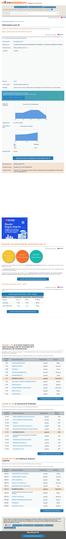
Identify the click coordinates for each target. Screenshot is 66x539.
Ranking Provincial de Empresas (36, 7)
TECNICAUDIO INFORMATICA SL (19, 372)
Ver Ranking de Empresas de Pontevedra (50, 453)
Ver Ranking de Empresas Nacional (51, 510)
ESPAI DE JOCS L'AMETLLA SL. (19, 483)
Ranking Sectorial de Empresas (49, 7)
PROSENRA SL (15, 503)
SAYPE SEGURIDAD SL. (17, 480)
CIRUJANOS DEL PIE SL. (18, 449)
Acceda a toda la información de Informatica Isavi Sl (33, 279)
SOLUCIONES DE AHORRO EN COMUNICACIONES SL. (24, 381)
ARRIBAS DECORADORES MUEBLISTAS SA (22, 499)
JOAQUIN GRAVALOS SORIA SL (19, 476)
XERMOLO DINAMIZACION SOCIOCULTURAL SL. (24, 416)
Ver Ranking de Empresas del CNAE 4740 (50, 398)
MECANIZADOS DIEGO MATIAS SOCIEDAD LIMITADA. (25, 429)
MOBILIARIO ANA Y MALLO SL (20, 442)
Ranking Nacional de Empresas (21, 7)
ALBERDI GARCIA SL (17, 384)
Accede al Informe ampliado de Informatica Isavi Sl (33, 158)
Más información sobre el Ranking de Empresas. (16, 38)
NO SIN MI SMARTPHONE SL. (18, 363)
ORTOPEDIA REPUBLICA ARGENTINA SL (21, 486)
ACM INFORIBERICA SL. (17, 375)
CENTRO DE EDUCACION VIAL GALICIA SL (22, 426)
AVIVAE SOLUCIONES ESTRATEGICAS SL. (22, 446)
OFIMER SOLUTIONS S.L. (17, 366)
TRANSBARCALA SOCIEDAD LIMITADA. (22, 439)
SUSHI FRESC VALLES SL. (18, 506)
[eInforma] (8, 524)
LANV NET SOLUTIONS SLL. (18, 496)
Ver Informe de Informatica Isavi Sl (33, 536)
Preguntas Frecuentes (17, 525)
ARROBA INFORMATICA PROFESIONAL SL (22, 387)
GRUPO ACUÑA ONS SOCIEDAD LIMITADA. (23, 419)
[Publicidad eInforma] (15, 238)
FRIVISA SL (15, 423)
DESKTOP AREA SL (16, 394)
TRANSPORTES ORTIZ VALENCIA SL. (20, 473)
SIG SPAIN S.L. (15, 369)
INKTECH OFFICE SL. (16, 391)
